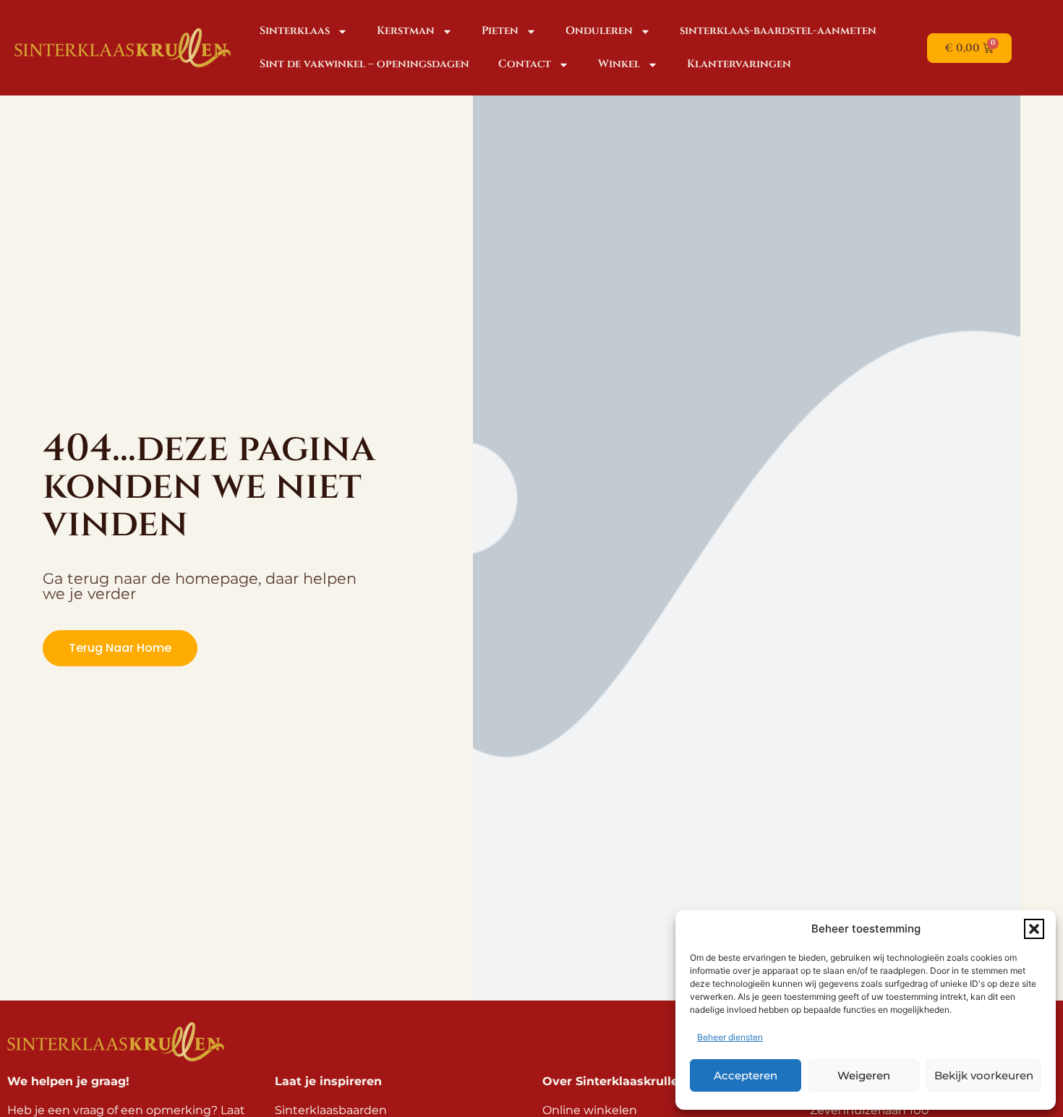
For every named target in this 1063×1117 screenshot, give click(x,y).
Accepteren (745, 1075)
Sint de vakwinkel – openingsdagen (364, 64)
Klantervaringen (739, 64)
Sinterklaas (295, 30)
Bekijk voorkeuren (983, 1075)
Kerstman (406, 30)
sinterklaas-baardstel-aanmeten (778, 30)
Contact (524, 64)
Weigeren (863, 1075)
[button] (1034, 929)
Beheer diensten (730, 1037)
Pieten (500, 30)
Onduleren (599, 30)
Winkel (619, 64)
